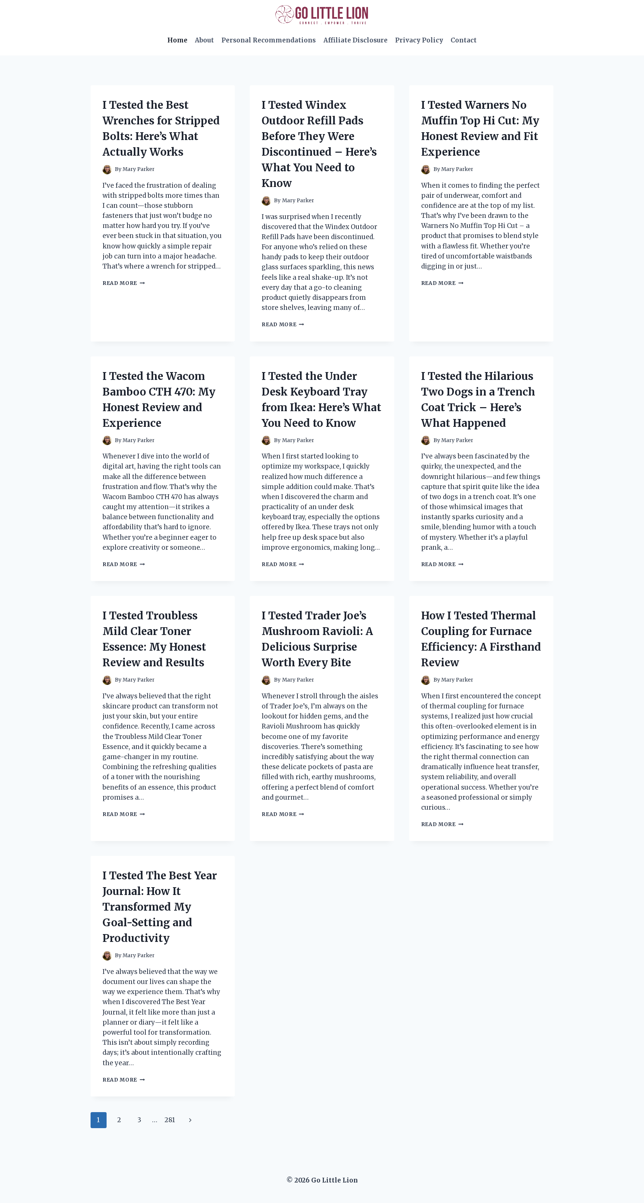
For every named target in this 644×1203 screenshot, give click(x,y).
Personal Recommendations (268, 40)
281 (169, 1120)
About (204, 40)
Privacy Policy (419, 40)
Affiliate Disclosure (355, 40)
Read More (123, 283)
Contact (464, 40)
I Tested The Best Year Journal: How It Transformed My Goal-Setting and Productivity (159, 907)
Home (177, 40)
